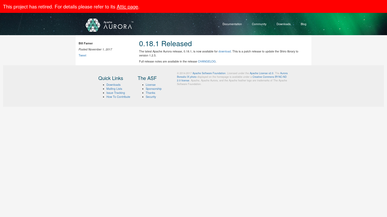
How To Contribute (118, 97)
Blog (303, 24)
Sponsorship (154, 89)
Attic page (127, 6)
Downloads (284, 24)
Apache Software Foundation (209, 73)
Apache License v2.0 (261, 73)
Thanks (150, 93)
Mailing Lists (114, 89)
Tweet (82, 55)
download (224, 51)
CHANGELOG (207, 61)
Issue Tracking (115, 93)
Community (259, 24)
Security (151, 97)
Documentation (232, 24)
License (151, 85)
